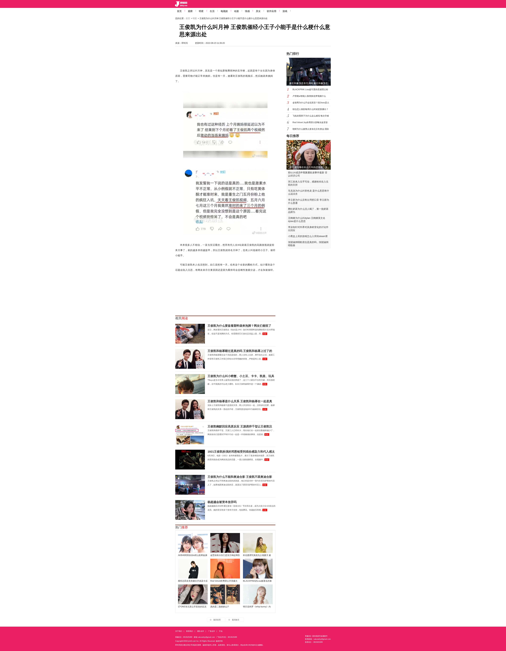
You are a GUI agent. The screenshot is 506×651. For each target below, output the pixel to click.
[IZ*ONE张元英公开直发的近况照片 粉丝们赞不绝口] (193, 594)
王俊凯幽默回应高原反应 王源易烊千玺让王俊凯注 (240, 426)
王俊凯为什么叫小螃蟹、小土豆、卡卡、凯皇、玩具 (241, 376)
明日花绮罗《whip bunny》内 (257, 607)
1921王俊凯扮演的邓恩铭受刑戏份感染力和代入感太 (241, 451)
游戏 (285, 11)
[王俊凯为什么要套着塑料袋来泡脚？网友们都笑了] (190, 334)
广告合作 (211, 631)
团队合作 (200, 631)
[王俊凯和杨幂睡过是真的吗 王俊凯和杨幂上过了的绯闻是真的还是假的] (190, 359)
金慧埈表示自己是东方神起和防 (225, 555)
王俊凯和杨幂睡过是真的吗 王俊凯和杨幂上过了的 (240, 351)
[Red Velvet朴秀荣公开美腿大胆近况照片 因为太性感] (225, 568)
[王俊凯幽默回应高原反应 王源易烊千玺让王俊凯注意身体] (190, 434)
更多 (265, 334)
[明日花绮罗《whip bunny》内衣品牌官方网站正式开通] (258, 594)
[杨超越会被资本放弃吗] (190, 510)
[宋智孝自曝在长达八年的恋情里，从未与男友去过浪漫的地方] (308, 155)
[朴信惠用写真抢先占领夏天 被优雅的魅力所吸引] (258, 543)
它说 (220, 631)
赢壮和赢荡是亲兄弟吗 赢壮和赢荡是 (308, 83)
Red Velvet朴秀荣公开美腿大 (223, 581)
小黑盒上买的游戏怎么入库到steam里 (308, 236)
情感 (247, 11)
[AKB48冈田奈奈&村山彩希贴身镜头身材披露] (193, 543)
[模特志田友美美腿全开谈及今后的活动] (193, 568)
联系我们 (189, 631)
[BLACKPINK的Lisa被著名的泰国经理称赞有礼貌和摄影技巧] (258, 568)
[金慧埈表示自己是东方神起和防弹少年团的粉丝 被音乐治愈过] (225, 543)
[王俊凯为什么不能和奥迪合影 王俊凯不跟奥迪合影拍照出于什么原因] (190, 485)
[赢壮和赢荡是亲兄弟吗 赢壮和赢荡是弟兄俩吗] (310, 72)
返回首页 (217, 620)
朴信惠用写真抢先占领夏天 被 (257, 555)
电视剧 (224, 11)
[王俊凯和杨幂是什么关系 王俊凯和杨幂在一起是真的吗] (190, 409)
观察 (190, 11)
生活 (212, 11)
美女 (258, 11)
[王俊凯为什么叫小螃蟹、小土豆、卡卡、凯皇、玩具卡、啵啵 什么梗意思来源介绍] (190, 384)
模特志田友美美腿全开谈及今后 (193, 581)
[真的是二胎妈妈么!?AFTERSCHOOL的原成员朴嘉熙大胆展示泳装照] (225, 594)
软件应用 (271, 11)
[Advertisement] (225, 59)
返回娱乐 (235, 620)
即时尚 (185, 43)
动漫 (236, 11)
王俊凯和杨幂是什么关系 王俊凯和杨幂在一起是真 (240, 401)
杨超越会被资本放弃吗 (222, 502)
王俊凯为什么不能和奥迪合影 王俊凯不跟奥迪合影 (240, 476)
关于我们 (178, 631)
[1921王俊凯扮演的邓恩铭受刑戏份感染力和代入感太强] (190, 459)
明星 (201, 11)
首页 (179, 11)
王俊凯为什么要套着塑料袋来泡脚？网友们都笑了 (239, 325)
